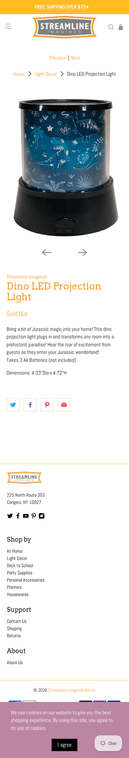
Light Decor (46, 73)
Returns (14, 635)
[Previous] (46, 252)
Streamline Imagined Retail (71, 690)
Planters (14, 587)
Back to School (20, 565)
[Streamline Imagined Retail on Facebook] (18, 517)
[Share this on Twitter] (13, 404)
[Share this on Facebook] (30, 404)
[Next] (82, 252)
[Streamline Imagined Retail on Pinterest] (34, 517)
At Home (14, 551)
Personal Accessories (25, 580)
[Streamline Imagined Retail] (64, 27)
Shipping (14, 628)
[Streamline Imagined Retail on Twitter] (10, 517)
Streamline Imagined (27, 276)
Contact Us (16, 621)
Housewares (18, 594)
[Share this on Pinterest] (47, 404)
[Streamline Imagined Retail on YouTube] (26, 517)
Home (18, 73)
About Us (15, 662)
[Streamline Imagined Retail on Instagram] (42, 517)
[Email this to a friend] (64, 404)
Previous (58, 57)
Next (75, 57)
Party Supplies (19, 573)
